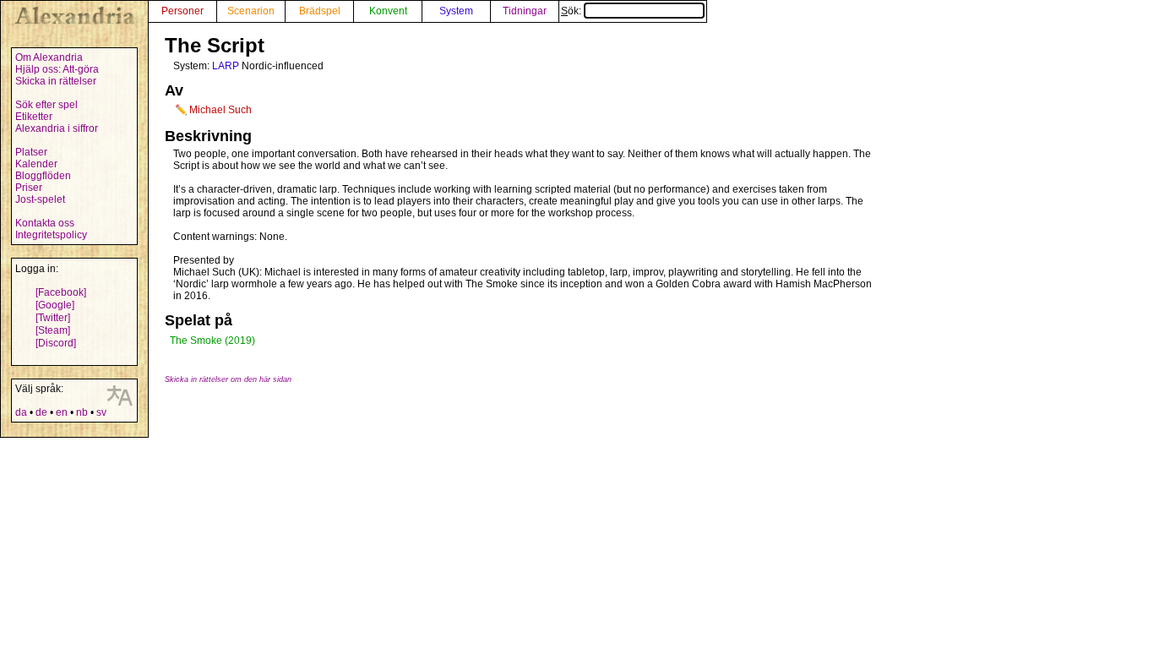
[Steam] (52, 330)
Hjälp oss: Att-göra (57, 69)
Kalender (36, 164)
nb (82, 412)
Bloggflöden (43, 176)
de (41, 412)
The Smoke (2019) (212, 340)
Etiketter (33, 117)
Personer (182, 11)
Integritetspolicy (51, 235)
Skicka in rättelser (55, 81)
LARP (225, 66)
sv (101, 412)
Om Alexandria (49, 57)
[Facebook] (60, 292)
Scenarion (251, 11)
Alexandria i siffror (56, 128)
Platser (31, 152)
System (456, 11)
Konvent (388, 11)
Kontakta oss (44, 223)
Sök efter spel (46, 105)
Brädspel (319, 11)
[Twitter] (52, 318)
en (62, 412)
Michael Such (220, 110)
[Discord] (55, 343)
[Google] (54, 305)
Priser (28, 188)
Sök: (572, 11)
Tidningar (525, 11)
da (21, 412)
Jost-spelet (40, 199)
